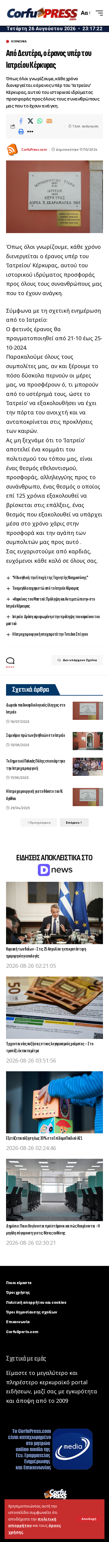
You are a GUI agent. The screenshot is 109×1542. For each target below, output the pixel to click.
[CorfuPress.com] (42, 12)
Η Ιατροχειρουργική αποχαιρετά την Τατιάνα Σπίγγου (50, 634)
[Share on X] (30, 121)
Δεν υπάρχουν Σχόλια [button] (80, 660)
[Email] (49, 121)
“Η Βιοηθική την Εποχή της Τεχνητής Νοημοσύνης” (50, 578)
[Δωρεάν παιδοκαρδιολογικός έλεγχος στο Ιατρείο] (88, 711)
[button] (89, 1519)
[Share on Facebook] (21, 121)
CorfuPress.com (34, 149)
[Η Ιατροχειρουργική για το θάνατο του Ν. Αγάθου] (88, 797)
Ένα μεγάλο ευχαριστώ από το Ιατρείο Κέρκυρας (45, 588)
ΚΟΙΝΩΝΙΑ (18, 41)
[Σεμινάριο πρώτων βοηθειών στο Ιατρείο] (88, 741)
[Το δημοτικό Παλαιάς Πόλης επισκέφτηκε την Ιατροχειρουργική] (88, 767)
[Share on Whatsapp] (39, 121)
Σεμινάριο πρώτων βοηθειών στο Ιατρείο (35, 735)
